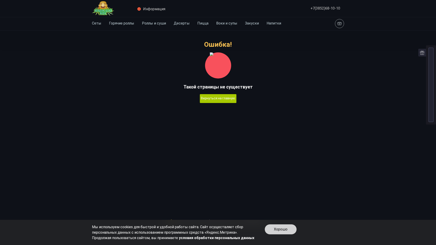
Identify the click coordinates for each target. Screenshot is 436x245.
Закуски (252, 23)
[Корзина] (339, 23)
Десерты (182, 23)
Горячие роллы (121, 23)
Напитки (274, 23)
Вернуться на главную (218, 98)
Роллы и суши (154, 23)
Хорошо (280, 229)
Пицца (202, 23)
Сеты (96, 23)
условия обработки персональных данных (216, 238)
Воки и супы (226, 23)
